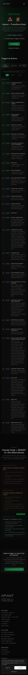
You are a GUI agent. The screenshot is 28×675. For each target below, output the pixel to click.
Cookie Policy (21, 663)
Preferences (14, 671)
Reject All (8, 667)
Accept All (20, 667)
